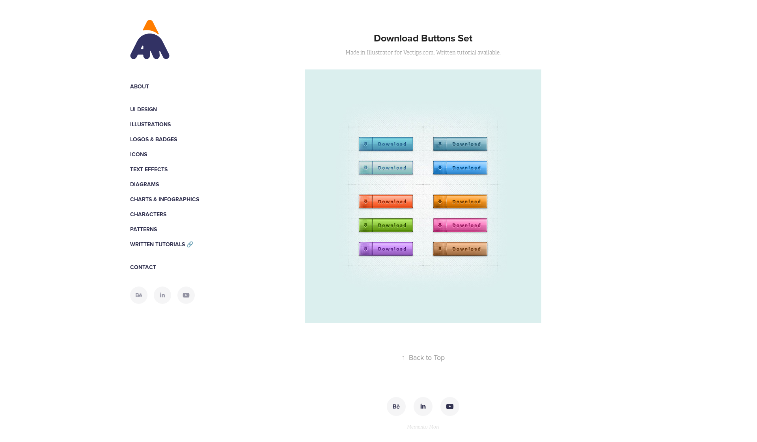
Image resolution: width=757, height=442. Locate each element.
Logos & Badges (153, 139)
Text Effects (149, 169)
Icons (138, 154)
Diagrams (144, 184)
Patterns (143, 229)
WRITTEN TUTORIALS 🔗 (161, 244)
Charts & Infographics (164, 199)
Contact (143, 267)
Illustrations (150, 124)
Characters (148, 214)
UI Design (143, 109)
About (139, 86)
